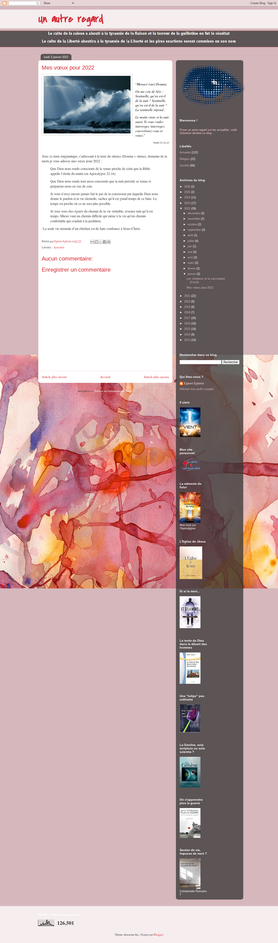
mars (191, 262)
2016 (187, 323)
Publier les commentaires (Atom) (114, 391)
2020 (187, 301)
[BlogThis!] (96, 242)
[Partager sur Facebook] (105, 242)
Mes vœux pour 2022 (200, 287)
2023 (187, 203)
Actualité (58, 247)
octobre (193, 224)
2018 (187, 312)
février (192, 268)
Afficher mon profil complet (196, 389)
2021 (187, 295)
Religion (185, 159)
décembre (194, 213)
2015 (187, 328)
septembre (195, 229)
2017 (187, 318)
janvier (192, 274)
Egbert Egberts (194, 383)
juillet (191, 240)
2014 (187, 334)
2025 (187, 192)
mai (190, 252)
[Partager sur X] (100, 242)
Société (184, 165)
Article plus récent (54, 377)
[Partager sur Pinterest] (109, 242)
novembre (194, 218)
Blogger (158, 934)
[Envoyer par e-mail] (92, 242)
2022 (187, 208)
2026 (187, 186)
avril (191, 257)
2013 (187, 340)
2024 (187, 197)
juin (190, 246)
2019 (187, 307)
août (191, 235)
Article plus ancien (156, 377)
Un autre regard (70, 19)
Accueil (105, 377)
